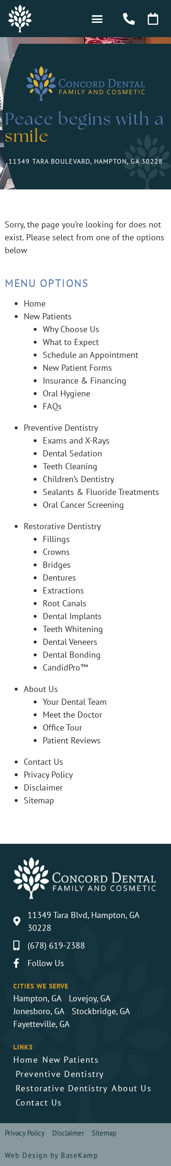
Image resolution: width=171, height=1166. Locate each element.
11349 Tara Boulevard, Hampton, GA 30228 (86, 161)
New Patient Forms (77, 367)
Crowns (56, 551)
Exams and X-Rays (76, 440)
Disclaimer (43, 787)
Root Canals (64, 603)
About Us (41, 688)
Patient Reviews (72, 740)
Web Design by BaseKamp (51, 1155)
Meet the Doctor (72, 714)
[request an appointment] (156, 19)
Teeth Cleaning (70, 466)
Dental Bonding (72, 654)
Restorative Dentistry (62, 526)
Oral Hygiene (66, 393)
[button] (97, 19)
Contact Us (43, 761)
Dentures (59, 577)
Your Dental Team (75, 701)
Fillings (56, 539)
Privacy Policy (48, 774)
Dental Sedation (72, 453)
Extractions (63, 590)
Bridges (57, 564)
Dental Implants (72, 616)
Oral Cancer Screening (83, 504)
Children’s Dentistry (78, 479)
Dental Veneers (70, 641)
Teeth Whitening (73, 628)
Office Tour (62, 727)
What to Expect (71, 341)
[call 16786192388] (131, 19)
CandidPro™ (65, 667)
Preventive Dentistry (61, 427)
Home (35, 303)
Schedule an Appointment (90, 354)
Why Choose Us (71, 329)
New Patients (48, 316)
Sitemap (39, 800)
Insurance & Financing (84, 380)
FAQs (52, 406)
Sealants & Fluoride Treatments (101, 491)
